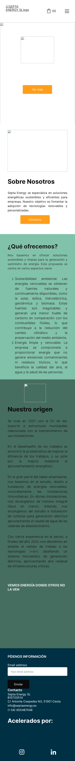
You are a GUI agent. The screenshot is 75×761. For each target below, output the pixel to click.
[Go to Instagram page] (23, 752)
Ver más (37, 89)
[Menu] (67, 11)
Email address (17, 665)
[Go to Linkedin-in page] (53, 752)
